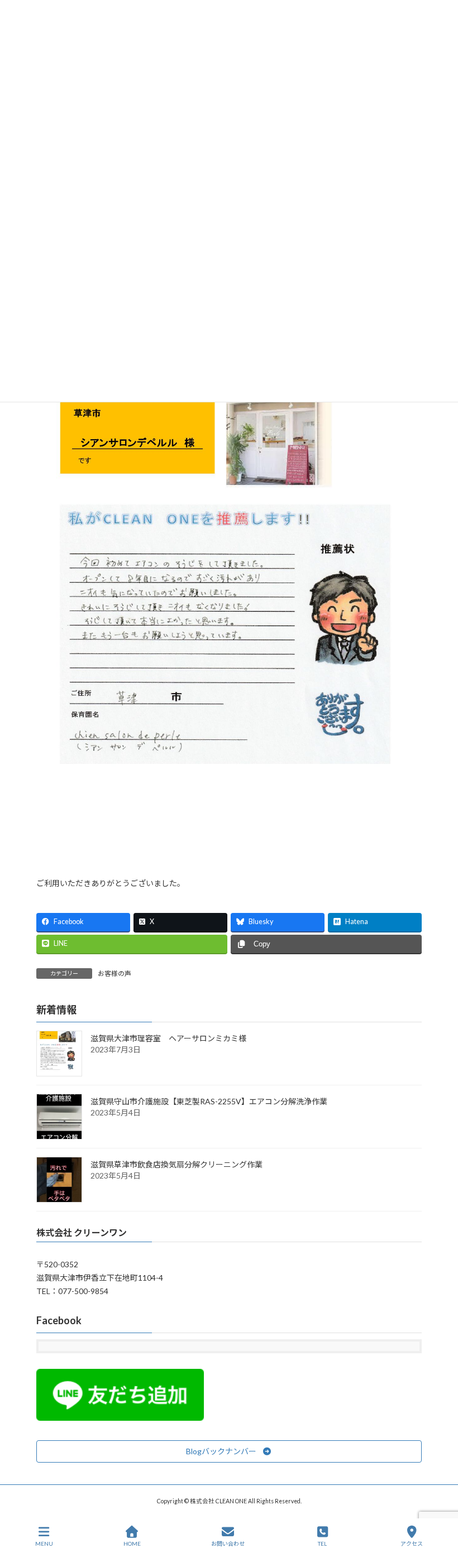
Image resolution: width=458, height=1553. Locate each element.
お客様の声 (114, 973)
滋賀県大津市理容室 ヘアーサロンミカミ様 (168, 1038)
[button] (229, 1451)
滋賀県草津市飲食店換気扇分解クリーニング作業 (176, 1164)
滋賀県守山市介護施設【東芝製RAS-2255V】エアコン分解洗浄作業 (208, 1101)
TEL (322, 1543)
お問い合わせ (228, 1543)
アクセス (411, 1543)
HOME (132, 1543)
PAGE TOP (440, 1501)
